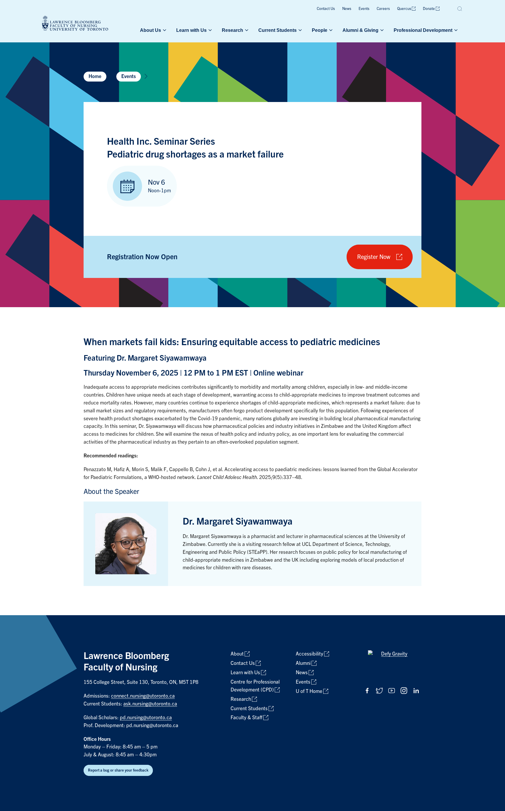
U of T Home (309, 691)
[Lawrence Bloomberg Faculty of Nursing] (75, 24)
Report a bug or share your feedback (118, 770)
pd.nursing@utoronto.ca (146, 717)
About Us (150, 30)
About (237, 653)
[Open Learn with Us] (209, 30)
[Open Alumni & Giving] (381, 30)
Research (232, 30)
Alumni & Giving (360, 30)
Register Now (373, 257)
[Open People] (330, 30)
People (319, 30)
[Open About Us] (164, 30)
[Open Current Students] (299, 30)
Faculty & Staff (246, 717)
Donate (429, 9)
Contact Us (326, 9)
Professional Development (423, 30)
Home (95, 76)
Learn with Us (191, 30)
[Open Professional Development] (455, 30)
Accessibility (309, 653)
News (346, 9)
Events (364, 9)
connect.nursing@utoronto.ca (143, 696)
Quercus (404, 9)
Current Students (277, 30)
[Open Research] (246, 30)
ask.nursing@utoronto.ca (150, 703)
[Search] (460, 9)
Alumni (303, 663)
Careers (383, 9)
